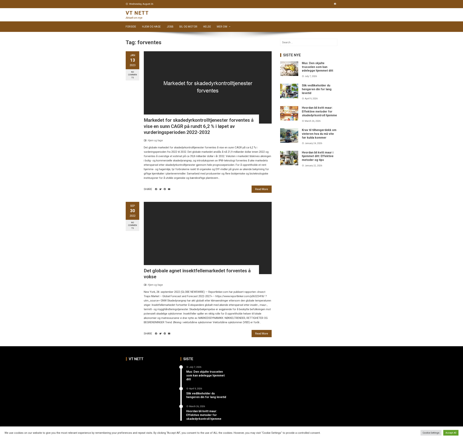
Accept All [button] (450, 432)
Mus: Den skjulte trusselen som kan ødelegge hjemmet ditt (317, 66)
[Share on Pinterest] (165, 189)
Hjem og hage (151, 26)
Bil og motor (188, 26)
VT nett (137, 13)
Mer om (222, 26)
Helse (207, 26)
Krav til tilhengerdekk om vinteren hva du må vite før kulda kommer (319, 133)
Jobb (170, 26)
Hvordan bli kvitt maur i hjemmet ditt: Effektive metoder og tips (318, 156)
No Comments (132, 75)
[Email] (169, 189)
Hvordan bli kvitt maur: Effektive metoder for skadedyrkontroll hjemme (319, 111)
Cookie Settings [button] (431, 432)
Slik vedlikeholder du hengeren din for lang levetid (317, 89)
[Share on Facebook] (156, 189)
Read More (261, 189)
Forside (131, 26)
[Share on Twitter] (160, 189)
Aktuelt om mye (134, 17)
